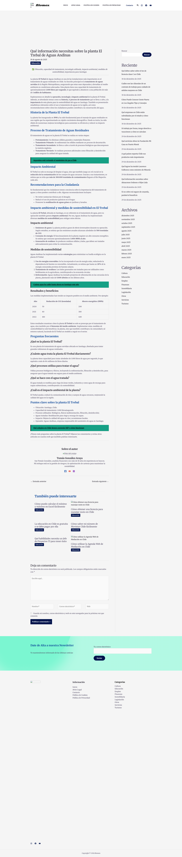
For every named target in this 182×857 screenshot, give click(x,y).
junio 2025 (126, 238)
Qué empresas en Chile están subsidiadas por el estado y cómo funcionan (135, 115)
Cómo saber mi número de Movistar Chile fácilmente (84, 525)
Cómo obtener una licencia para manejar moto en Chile (87, 510)
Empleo (125, 281)
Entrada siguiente (100, 481)
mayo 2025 (126, 242)
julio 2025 (126, 235)
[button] (129, 5)
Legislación (126, 292)
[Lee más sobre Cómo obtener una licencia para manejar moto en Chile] (88, 503)
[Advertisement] (91, 26)
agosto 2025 (126, 231)
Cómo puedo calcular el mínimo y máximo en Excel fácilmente (51, 505)
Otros (124, 296)
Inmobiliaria (127, 288)
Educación (35, 63)
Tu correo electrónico (102, 647)
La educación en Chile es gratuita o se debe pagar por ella (51, 525)
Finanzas (125, 285)
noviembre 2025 (128, 219)
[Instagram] (142, 5)
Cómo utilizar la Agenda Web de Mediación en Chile (87, 545)
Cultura (125, 273)
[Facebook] (146, 5)
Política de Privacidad (81, 698)
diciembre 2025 (128, 216)
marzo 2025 (126, 250)
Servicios (125, 300)
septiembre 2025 (128, 227)
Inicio (75, 687)
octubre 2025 (127, 223)
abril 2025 (126, 246)
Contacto (76, 692)
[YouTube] (151, 5)
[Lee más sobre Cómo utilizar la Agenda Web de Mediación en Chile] (88, 538)
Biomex (42, 5)
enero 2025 (126, 257)
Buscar (124, 51)
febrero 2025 (127, 254)
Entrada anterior (38, 481)
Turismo (125, 304)
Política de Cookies (80, 695)
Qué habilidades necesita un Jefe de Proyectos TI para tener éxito (51, 540)
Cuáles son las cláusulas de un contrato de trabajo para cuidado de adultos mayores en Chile (136, 86)
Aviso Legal (77, 690)
